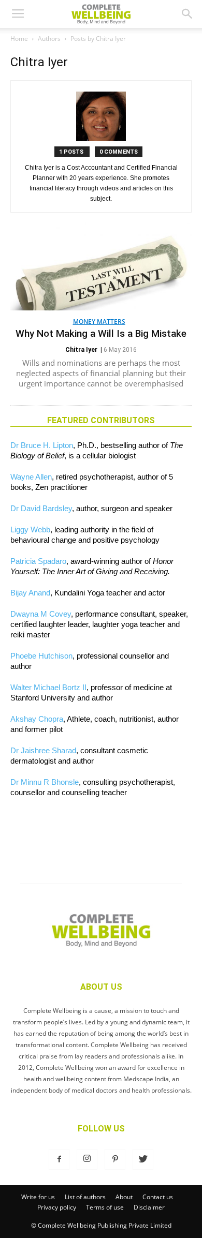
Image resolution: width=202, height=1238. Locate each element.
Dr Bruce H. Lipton (41, 445)
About (124, 1196)
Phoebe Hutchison (41, 655)
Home (19, 38)
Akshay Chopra (36, 718)
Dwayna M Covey (40, 613)
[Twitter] (143, 1159)
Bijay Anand (30, 592)
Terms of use (105, 1207)
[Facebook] (59, 1159)
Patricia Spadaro (38, 561)
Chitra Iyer (81, 349)
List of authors (85, 1196)
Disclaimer (149, 1207)
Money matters (99, 321)
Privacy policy (56, 1207)
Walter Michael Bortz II (48, 687)
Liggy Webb (30, 529)
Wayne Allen (31, 476)
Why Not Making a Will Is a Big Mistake (101, 333)
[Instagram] (87, 1159)
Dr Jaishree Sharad (43, 750)
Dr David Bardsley (41, 508)
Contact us (157, 1196)
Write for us (38, 1196)
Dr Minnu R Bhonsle (44, 782)
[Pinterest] (115, 1159)
